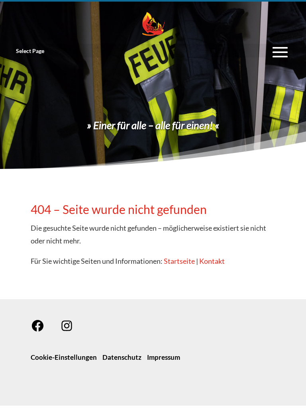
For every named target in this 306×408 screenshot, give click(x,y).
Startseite (179, 261)
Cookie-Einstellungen (64, 357)
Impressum (163, 357)
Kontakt (212, 261)
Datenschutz (121, 357)
